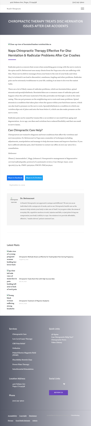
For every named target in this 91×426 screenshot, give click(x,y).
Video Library (56, 342)
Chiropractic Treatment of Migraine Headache (34, 301)
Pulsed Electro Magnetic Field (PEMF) (24, 354)
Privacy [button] (10, 421)
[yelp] (60, 384)
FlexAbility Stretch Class (22, 360)
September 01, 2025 (17, 185)
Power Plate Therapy (20, 364)
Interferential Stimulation (23, 369)
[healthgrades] (64, 384)
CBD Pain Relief (18, 344)
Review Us (58, 393)
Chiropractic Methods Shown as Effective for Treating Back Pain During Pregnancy (46, 257)
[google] (50, 384)
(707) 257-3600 (78, 2)
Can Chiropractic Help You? (62, 337)
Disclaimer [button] (33, 416)
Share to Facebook (15, 178)
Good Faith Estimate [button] (23, 421)
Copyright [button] (23, 416)
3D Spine (54, 334)
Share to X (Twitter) (34, 178)
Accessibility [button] (12, 416)
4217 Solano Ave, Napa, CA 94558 (23, 2)
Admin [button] (34, 421)
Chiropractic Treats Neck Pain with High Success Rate (37, 279)
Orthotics (16, 348)
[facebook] (55, 384)
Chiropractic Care (19, 334)
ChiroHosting (75, 415)
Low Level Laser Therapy (22, 339)
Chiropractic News (58, 340)
